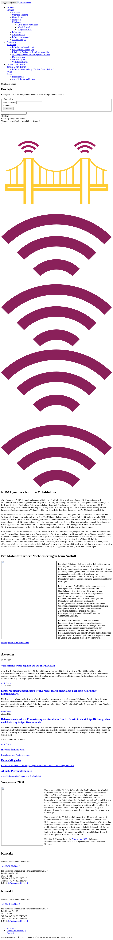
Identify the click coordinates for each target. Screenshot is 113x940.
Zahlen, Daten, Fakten (16, 64)
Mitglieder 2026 (25, 29)
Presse (9, 72)
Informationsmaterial (21, 37)
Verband (10, 7)
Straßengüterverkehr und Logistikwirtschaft (31, 54)
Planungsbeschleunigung (23, 49)
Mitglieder (16, 20)
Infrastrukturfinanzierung (23, 47)
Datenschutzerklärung (16, 930)
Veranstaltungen (19, 39)
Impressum (11, 928)
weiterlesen (6, 683)
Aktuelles (16, 12)
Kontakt (10, 933)
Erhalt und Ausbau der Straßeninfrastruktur (30, 52)
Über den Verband (20, 15)
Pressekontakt (18, 77)
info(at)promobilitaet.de (18, 883)
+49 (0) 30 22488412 (10, 866)
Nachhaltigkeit (18, 59)
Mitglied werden (25, 27)
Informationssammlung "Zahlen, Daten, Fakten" (33, 69)
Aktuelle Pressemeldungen (23, 79)
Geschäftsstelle (18, 34)
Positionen (11, 42)
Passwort (7, 105)
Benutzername (9, 102)
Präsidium (16, 32)
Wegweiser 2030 (79, 839)
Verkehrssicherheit (20, 62)
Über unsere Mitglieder (28, 25)
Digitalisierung (18, 57)
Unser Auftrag (18, 17)
